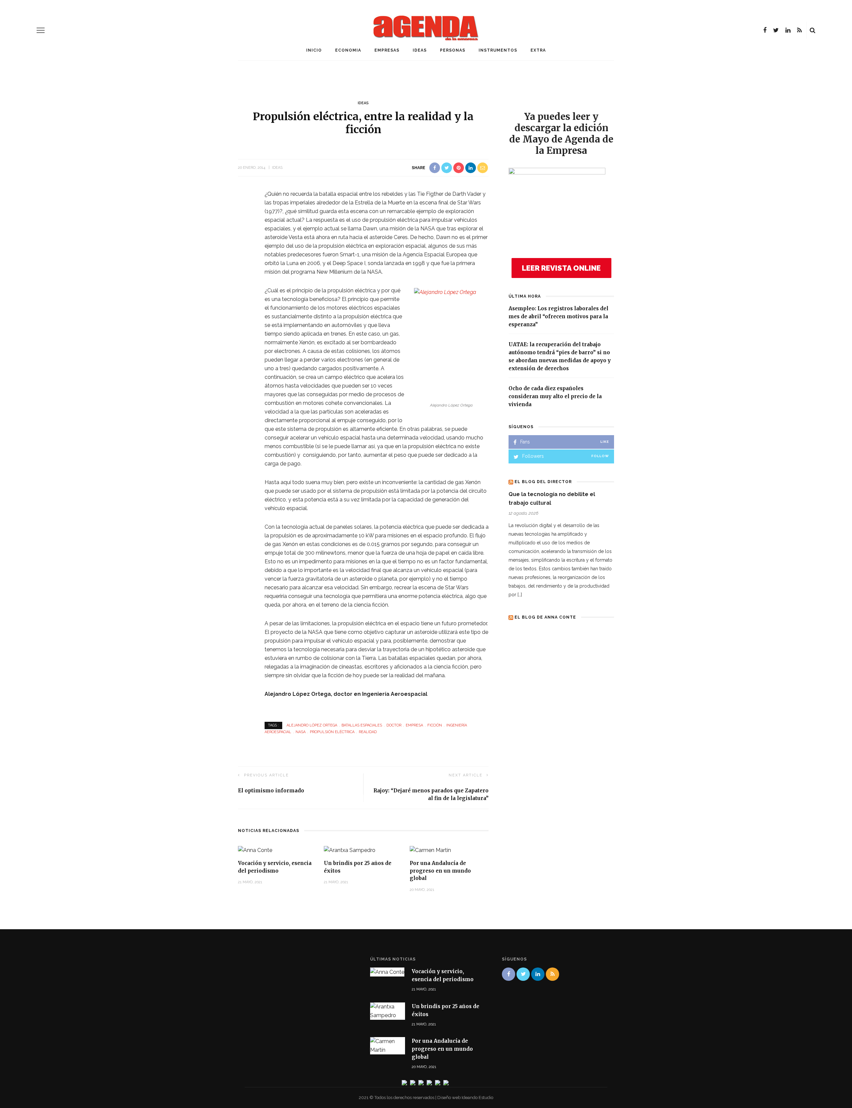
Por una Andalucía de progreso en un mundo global (440, 870)
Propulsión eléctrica (332, 732)
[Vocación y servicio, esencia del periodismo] (255, 850)
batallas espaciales (361, 725)
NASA (301, 732)
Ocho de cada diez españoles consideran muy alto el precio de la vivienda (555, 396)
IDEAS (420, 50)
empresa (414, 725)
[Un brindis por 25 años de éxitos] (349, 850)
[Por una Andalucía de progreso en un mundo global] (430, 850)
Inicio (314, 50)
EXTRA (538, 50)
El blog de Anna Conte (545, 617)
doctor (393, 725)
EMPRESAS (386, 50)
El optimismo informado (271, 790)
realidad (368, 732)
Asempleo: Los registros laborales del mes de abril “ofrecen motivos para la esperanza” (558, 316)
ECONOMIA (348, 50)
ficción (434, 725)
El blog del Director (543, 481)
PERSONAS (452, 50)
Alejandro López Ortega (312, 725)
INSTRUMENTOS (498, 50)
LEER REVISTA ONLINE (561, 268)
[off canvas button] (41, 30)
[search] (812, 30)
